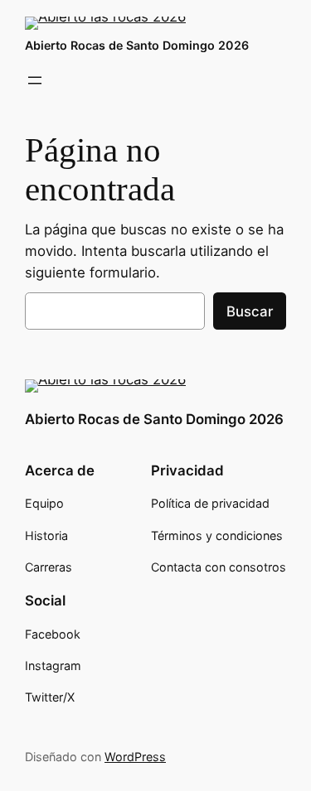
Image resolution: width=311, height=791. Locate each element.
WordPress (135, 757)
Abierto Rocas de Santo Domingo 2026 (137, 45)
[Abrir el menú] (35, 80)
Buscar (249, 311)
